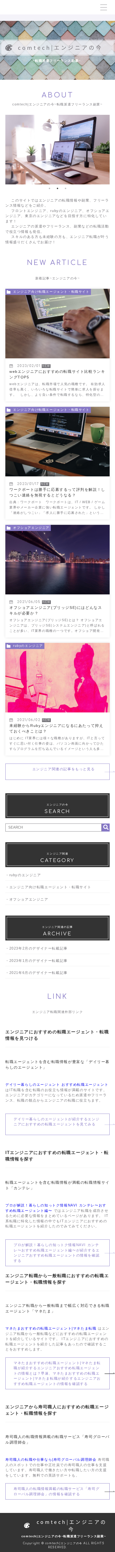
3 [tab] (65, 188)
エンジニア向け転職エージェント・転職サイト (50, 887)
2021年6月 (19, 973)
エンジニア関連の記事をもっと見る (57, 771)
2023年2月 (19, 948)
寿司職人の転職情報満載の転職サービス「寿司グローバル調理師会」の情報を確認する (56, 1491)
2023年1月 (19, 961)
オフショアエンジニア (29, 899)
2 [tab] (57, 188)
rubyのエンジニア (25, 875)
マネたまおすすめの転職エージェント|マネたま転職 (50, 1328)
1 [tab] (49, 188)
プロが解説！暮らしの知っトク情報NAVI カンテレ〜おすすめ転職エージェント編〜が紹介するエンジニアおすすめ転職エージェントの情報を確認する (56, 1253)
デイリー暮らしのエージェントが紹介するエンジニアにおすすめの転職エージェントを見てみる (56, 1124)
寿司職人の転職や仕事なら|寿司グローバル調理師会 (50, 1460)
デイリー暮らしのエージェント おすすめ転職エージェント (56, 1085)
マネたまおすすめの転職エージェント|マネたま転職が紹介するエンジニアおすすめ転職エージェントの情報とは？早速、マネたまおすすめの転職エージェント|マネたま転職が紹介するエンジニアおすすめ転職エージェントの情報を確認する (57, 1373)
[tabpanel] (57, 149)
